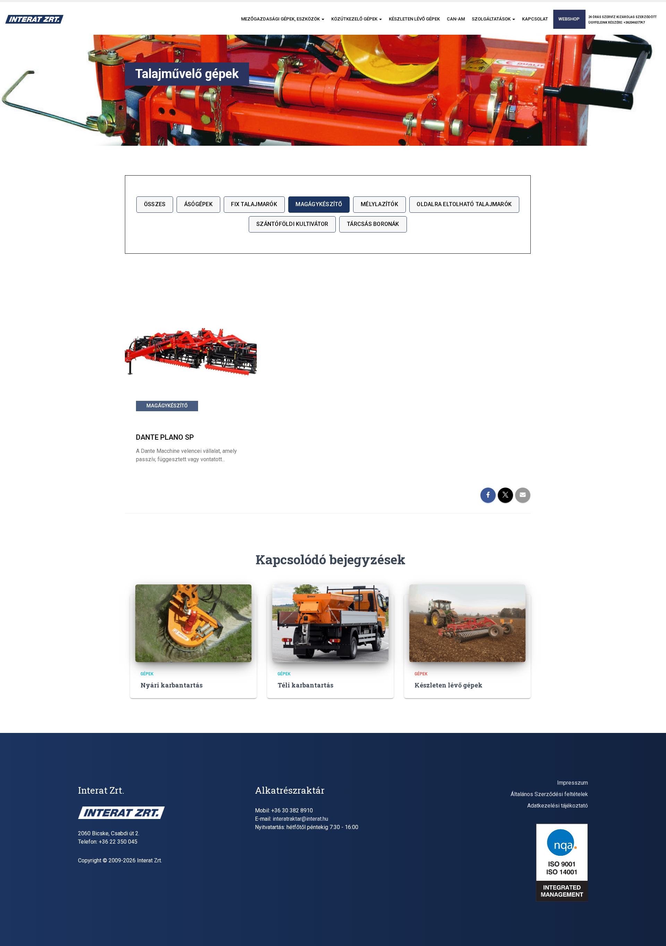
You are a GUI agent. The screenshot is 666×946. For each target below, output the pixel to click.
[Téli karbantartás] (330, 622)
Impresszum (572, 782)
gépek (146, 674)
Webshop (569, 19)
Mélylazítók (379, 204)
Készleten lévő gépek (414, 19)
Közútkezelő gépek (354, 19)
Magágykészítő (319, 204)
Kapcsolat (535, 19)
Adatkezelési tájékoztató (557, 805)
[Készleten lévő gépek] (467, 622)
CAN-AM (456, 19)
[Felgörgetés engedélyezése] (652, 932)
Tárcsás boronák (373, 224)
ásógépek (198, 204)
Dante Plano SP (165, 437)
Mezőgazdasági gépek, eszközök (281, 19)
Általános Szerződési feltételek (549, 794)
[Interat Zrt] (34, 19)
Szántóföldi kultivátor (292, 224)
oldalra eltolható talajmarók (464, 204)
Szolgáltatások (492, 19)
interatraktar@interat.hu (300, 819)
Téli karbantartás (305, 685)
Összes (154, 204)
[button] (322, 19)
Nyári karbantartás (171, 685)
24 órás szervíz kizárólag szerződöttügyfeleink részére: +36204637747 (622, 19)
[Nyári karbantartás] (193, 622)
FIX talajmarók (254, 204)
